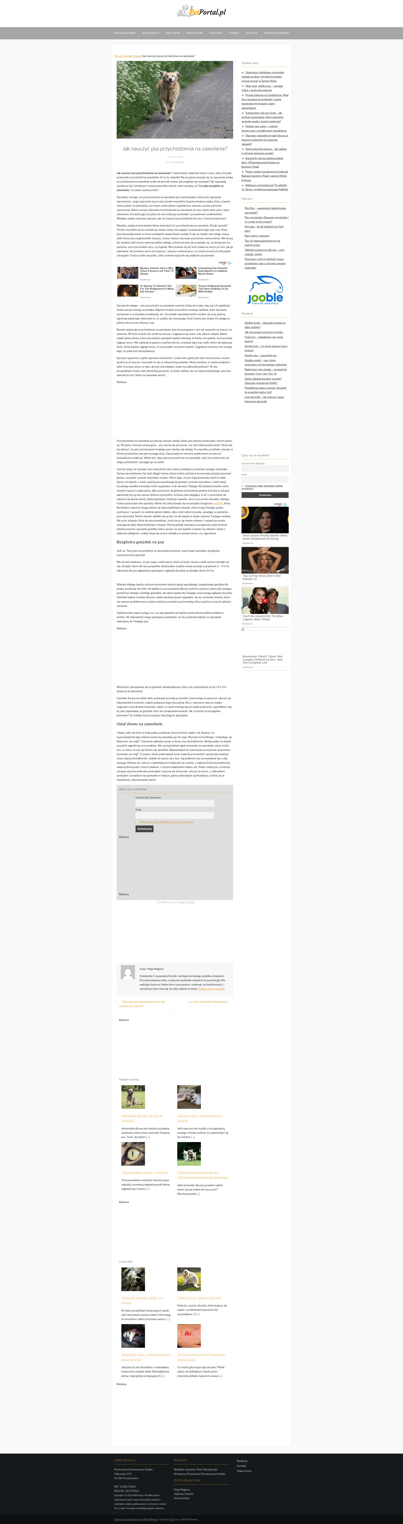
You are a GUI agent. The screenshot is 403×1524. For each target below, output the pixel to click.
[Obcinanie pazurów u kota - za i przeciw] (133, 1289)
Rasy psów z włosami (257, 236)
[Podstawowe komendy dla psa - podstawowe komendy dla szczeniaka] (189, 1163)
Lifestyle (251, 33)
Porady (234, 33)
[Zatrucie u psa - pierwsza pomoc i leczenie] (189, 1107)
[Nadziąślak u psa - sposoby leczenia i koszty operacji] (133, 1346)
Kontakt (241, 1466)
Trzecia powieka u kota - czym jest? (144, 1172)
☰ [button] (1, 25)
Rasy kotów (195, 33)
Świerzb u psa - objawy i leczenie (199, 1297)
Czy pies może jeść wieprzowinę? (208, 1001)
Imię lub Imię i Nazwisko (148, 797)
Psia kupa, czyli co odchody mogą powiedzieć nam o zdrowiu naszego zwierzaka (265, 263)
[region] (175, 409)
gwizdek (218, 503)
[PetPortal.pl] (201, 17)
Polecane (215, 33)
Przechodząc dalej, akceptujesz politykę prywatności (166, 822)
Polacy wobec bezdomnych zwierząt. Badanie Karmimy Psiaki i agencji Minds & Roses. (264, 176)
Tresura (190, 902)
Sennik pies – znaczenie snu (260, 355)
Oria (172, 1519)
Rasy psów (173, 33)
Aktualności (150, 33)
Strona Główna (124, 33)
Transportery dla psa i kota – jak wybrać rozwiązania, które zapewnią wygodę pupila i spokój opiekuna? (262, 117)
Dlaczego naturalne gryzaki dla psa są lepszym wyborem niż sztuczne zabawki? (264, 140)
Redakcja (242, 1461)
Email (138, 810)
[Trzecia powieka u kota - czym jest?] (133, 1163)
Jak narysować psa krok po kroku (264, 332)
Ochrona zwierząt (277, 33)
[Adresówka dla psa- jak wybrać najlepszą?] (133, 1107)
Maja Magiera (178, 162)
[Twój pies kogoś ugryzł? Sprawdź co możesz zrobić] (189, 1346)
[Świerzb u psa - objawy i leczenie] (189, 1289)
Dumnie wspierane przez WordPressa (136, 1519)
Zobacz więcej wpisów (212, 989)
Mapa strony (244, 1471)
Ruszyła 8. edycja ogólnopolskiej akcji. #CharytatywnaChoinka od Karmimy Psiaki (262, 162)
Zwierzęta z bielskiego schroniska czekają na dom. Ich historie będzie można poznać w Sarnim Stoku (262, 76)
